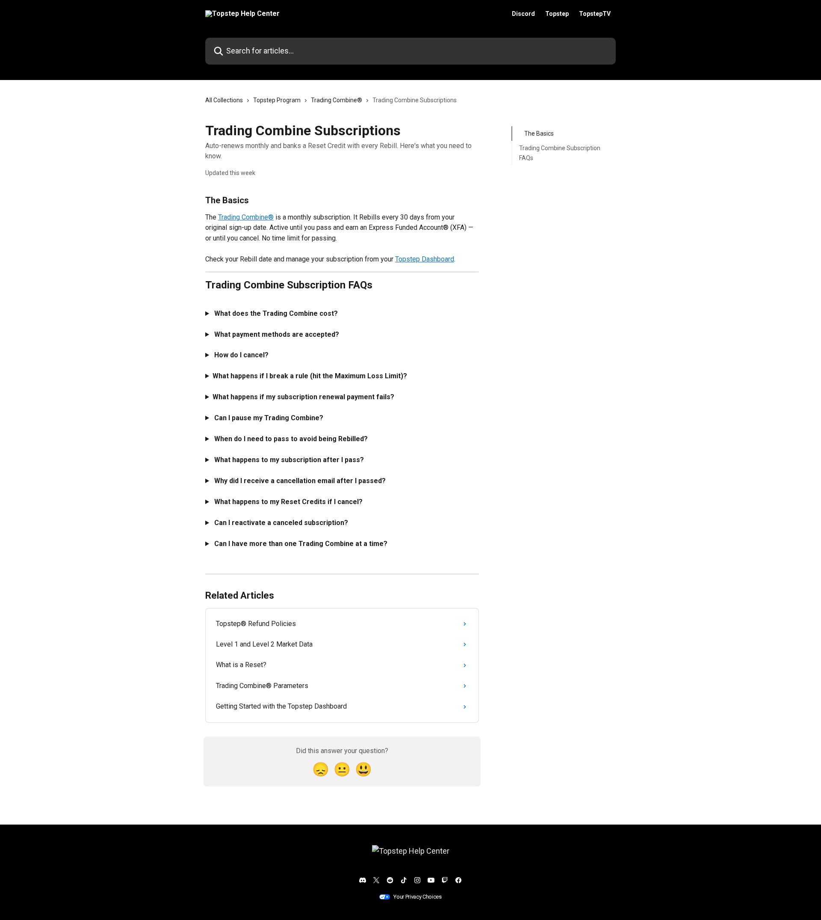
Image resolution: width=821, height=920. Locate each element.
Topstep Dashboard (424, 259)
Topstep (557, 14)
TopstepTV (595, 14)
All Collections (224, 100)
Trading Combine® (336, 100)
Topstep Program (277, 100)
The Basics (539, 133)
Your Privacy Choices (417, 896)
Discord (523, 14)
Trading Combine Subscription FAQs (559, 153)
